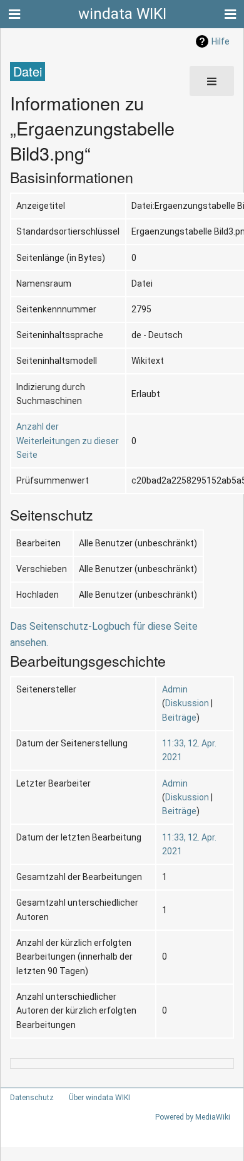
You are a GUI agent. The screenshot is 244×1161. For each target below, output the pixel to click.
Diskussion (187, 703)
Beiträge (179, 718)
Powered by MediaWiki (192, 1117)
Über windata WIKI (99, 1097)
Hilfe (220, 41)
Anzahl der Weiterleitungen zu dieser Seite (67, 440)
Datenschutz (32, 1097)
